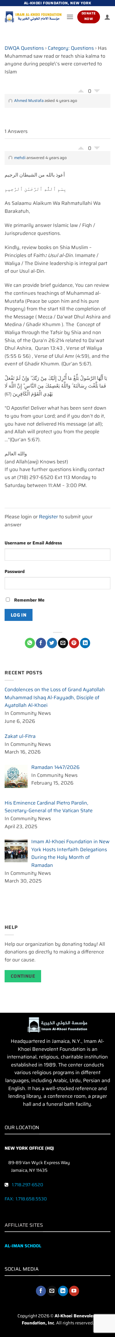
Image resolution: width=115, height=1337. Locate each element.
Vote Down (97, 92)
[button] (70, 16)
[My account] (107, 17)
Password (15, 571)
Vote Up (81, 89)
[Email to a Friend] (63, 643)
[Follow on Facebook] (41, 1291)
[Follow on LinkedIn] (63, 1291)
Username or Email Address (33, 543)
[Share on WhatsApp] (30, 643)
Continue (23, 976)
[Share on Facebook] (41, 643)
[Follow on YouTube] (74, 1291)
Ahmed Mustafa (29, 100)
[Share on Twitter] (52, 643)
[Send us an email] (52, 1291)
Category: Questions (71, 48)
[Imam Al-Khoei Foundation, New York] (33, 16)
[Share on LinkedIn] (85, 643)
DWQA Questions (24, 48)
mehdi (19, 157)
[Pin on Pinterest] (74, 643)
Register (48, 516)
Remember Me (28, 600)
